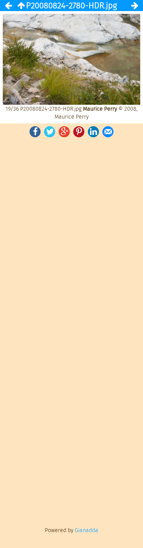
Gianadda (86, 530)
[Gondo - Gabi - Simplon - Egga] (20, 5)
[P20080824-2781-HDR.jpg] (134, 5)
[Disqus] (71, 234)
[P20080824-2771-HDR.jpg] (8, 5)
